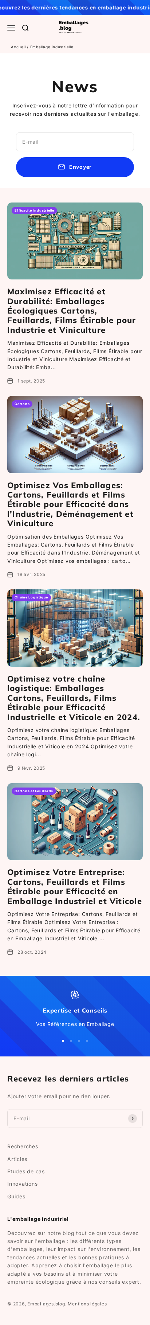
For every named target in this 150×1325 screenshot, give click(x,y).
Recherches (22, 1146)
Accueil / (20, 47)
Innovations (22, 1184)
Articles (17, 1159)
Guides (16, 1196)
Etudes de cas (26, 1171)
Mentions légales (87, 1303)
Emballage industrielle (52, 47)
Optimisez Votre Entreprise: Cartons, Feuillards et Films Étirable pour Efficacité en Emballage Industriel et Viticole (74, 886)
